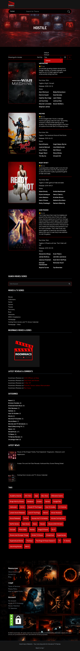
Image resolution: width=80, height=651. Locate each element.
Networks (11, 315)
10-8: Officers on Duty (31, 378)
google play (57, 501)
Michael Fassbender (43, 264)
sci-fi (53, 529)
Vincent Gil (57, 156)
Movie (10, 416)
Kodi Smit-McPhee (59, 260)
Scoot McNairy (58, 104)
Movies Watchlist (14, 606)
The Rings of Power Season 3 (45, 541)
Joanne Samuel (44, 147)
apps (36, 496)
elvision (39, 501)
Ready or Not (43, 163)
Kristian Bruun (58, 197)
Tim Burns (42, 156)
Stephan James (44, 107)
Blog (9, 577)
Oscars (42, 524)
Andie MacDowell (59, 191)
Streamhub (12, 432)
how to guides (50, 507)
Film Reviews (12, 408)
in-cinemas (62, 507)
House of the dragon (35, 507)
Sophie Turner (44, 267)
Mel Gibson (57, 150)
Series (10, 302)
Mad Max (42, 114)
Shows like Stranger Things (19, 535)
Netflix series (14, 524)
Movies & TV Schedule (15, 603)
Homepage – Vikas (14, 325)
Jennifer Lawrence (59, 257)
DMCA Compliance (14, 317)
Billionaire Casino (57, 496)
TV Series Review (14, 437)
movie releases (15, 518)
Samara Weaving (59, 203)
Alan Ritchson (44, 92)
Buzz (9, 312)
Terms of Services (14, 586)
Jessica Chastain (45, 260)
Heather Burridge (45, 98)
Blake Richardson (59, 92)
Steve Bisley (57, 153)
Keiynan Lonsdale (45, 104)
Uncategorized (13, 439)
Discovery (11, 310)
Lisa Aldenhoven (59, 147)
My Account (12, 601)
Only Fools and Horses (31, 381)
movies (26, 518)
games (47, 501)
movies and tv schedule (40, 518)
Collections (12, 300)
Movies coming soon (58, 518)
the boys (29, 541)
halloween (13, 507)
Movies (10, 297)
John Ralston (43, 197)
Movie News (12, 421)
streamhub (50, 535)
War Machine (43, 63)
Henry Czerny (58, 194)
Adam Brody (43, 191)
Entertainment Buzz (15, 406)
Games (10, 411)
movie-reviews (56, 513)
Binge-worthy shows (17, 501)
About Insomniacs (14, 572)
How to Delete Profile (15, 591)
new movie (25, 524)
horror (22, 507)
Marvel (45, 513)
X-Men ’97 (27, 383)
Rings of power (43, 529)
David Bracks (43, 144)
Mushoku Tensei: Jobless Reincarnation (37, 385)
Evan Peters (57, 254)
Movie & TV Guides (14, 419)
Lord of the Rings (34, 513)
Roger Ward (43, 153)
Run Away (27, 388)
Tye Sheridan (57, 267)
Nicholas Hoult (58, 263)
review (32, 529)
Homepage (36, 33)
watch (27, 546)
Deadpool (30, 501)
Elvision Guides (13, 403)
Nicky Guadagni (44, 203)
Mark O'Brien (43, 200)
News (10, 429)
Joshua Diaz (57, 101)
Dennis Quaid (44, 95)
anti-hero (28, 496)
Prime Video (22, 529)
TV (59, 541)
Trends (10, 307)
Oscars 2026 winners (55, 524)
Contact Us (12, 574)
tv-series (67, 541)
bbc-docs (44, 496)
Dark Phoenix (43, 210)
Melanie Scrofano (59, 200)
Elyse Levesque (44, 194)
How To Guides (13, 413)
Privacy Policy (12, 589)
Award (10, 400)
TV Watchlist (12, 608)
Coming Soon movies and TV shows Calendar (23, 322)
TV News (11, 434)
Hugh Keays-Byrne (59, 144)
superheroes (61, 535)
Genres (10, 305)
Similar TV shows (37, 535)
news (35, 524)
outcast (12, 529)
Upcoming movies (16, 546)
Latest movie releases (17, 513)
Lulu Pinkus (43, 150)
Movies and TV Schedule (16, 424)
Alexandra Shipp (45, 254)
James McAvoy (44, 257)
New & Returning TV (15, 426)
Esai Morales (57, 95)
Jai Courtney (43, 101)
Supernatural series (16, 541)
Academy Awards (15, 496)
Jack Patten (57, 98)
